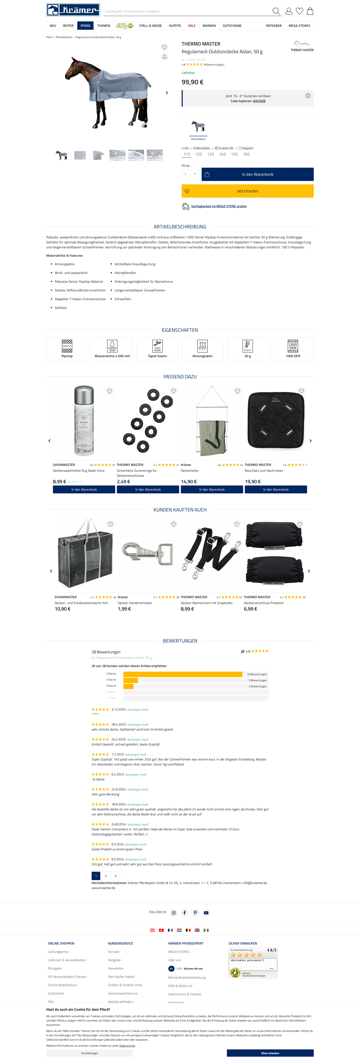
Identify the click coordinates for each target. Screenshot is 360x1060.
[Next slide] (166, 93)
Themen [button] (103, 25)
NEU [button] (53, 25)
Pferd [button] (85, 25)
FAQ (51, 1001)
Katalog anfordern (121, 1001)
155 (234, 154)
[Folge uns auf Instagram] (174, 913)
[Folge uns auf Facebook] (184, 913)
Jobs (186, 968)
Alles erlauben (270, 1053)
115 (186, 154)
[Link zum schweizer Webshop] (162, 929)
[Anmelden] (288, 10)
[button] (125, 25)
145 (222, 154)
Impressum (176, 1002)
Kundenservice (120, 943)
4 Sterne (111, 680)
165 (246, 154)
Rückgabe (55, 968)
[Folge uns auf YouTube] (206, 913)
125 (198, 154)
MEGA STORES (299, 25)
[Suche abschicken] (277, 11)
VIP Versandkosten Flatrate (67, 976)
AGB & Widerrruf (180, 985)
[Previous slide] (49, 93)
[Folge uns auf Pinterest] (195, 913)
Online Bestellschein (62, 984)
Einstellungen (89, 1053)
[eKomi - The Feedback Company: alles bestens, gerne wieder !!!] (253, 962)
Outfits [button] (175, 25)
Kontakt (113, 951)
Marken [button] (209, 25)
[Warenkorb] (310, 10)
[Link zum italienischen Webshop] (207, 929)
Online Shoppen (61, 943)
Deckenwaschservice (123, 993)
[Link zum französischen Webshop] (171, 929)
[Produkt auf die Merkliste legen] (164, 47)
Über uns (174, 959)
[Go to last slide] (49, 441)
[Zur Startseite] (73, 9)
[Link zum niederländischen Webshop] (180, 929)
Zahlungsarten (58, 951)
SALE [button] (192, 25)
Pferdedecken (64, 37)
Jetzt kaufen (247, 191)
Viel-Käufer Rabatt (121, 976)
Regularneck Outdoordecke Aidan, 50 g (98, 37)
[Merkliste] (299, 10)
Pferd (49, 37)
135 (210, 154)
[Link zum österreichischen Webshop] (153, 929)
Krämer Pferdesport (185, 943)
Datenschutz (127, 1045)
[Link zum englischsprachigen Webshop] (198, 929)
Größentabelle (201, 148)
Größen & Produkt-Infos (125, 984)
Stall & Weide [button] (150, 25)
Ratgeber (248, 148)
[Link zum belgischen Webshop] (189, 929)
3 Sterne (111, 686)
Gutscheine (56, 993)
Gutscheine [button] (232, 25)
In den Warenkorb (84, 489)
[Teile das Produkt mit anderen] (164, 57)
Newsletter (116, 968)
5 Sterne (111, 674)
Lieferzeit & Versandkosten (67, 959)
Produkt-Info (226, 148)
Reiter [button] (68, 25)
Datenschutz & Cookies (184, 994)
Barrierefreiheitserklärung (187, 977)
